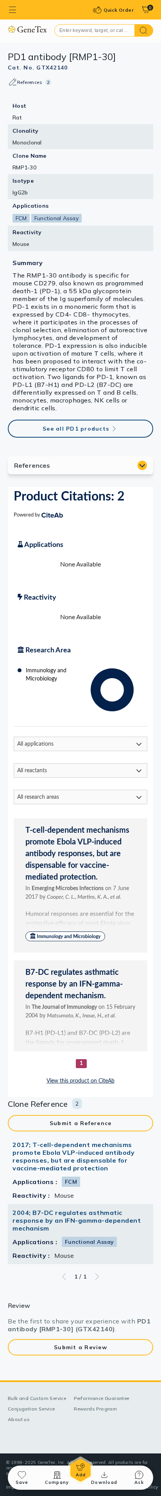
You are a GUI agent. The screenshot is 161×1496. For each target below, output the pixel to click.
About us (19, 1419)
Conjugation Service (31, 1409)
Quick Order (119, 10)
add (80, 1470)
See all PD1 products (76, 428)
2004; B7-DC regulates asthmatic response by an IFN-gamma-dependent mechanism (77, 1220)
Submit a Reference (81, 1123)
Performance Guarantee (101, 1398)
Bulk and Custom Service (37, 1398)
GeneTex (27, 29)
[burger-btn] (12, 9)
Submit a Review (80, 1347)
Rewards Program (95, 1409)
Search (144, 30)
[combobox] (94, 30)
